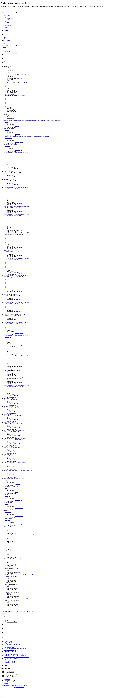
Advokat (6, 494)
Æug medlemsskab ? (8, 518)
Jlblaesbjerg (7, 496)
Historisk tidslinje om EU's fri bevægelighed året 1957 (16, 275)
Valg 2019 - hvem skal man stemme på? (13, 582)
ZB (8, 40)
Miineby (7, 600)
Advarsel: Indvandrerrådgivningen (12, 80)
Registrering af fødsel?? (9, 398)
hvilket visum (7, 250)
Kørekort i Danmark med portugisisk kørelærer (14, 462)
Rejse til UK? (7, 566)
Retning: (26, 611)
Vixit (6, 488)
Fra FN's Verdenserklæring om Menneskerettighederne (16, 206)
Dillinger (7, 82)
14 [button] (4, 62)
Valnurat (7, 592)
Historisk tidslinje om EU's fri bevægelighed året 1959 (16, 232)
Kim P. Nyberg (18, 142)
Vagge (6, 480)
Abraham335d (18, 508)
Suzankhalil (7, 146)
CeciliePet (17, 468)
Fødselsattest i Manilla (9, 550)
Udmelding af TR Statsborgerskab (12, 486)
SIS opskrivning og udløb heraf (11, 294)
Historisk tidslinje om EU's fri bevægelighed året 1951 (16, 385)
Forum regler (7, 72)
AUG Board (12, 40)
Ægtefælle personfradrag (9, 446)
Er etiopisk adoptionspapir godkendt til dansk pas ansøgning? (18, 470)
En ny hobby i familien (9, 128)
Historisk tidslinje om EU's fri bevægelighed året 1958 (16, 258)
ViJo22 (6, 399)
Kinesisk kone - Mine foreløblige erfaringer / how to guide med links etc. (21, 534)
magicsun (17, 91)
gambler (17, 484)
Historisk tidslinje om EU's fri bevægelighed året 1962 (16, 152)
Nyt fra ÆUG (29, 74)
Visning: (4, 611)
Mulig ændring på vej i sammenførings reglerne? (15, 430)
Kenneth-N (7, 431)
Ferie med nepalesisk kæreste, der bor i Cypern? (15, 438)
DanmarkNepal (8, 138)
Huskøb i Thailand (8, 502)
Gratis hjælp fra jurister (9, 94)
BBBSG (7, 295)
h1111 (6, 472)
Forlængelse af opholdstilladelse (11, 144)
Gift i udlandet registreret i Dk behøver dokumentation (16, 598)
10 (7, 164)
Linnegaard (7, 520)
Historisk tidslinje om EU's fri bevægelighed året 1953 (16, 355)
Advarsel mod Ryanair (9, 422)
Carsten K (7, 407)
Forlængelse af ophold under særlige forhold (14, 369)
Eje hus (5, 510)
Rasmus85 (7, 172)
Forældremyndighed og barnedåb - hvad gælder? (15, 314)
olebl (6, 528)
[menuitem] (11, 18)
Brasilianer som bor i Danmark (11, 406)
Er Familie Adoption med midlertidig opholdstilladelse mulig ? (18, 574)
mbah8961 (7, 315)
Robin (6, 560)
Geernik (7, 130)
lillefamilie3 (17, 572)
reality (6, 122)
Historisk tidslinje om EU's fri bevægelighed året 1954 (16, 335)
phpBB (8, 685)
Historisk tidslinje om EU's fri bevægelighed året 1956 (16, 302)
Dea (6, 456)
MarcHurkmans (8, 251)
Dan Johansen (8, 512)
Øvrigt (3, 38)
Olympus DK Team (19, 687)
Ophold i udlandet (8, 454)
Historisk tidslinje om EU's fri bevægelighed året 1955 (16, 322)
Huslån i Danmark (8, 542)
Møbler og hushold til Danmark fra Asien (13, 558)
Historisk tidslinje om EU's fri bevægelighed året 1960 (16, 214)
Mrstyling (7, 448)
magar (16, 588)
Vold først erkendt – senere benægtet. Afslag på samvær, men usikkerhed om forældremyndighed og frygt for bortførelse (32, 120)
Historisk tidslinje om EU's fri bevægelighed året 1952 (16, 377)
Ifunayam (7, 180)
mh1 (6, 95)
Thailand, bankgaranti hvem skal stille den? (14, 478)
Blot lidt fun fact (7, 414)
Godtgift (7, 544)
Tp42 (6, 536)
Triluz (6, 584)
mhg (16, 110)
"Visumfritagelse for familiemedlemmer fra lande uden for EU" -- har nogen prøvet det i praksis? (26, 136)
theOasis (7, 370)
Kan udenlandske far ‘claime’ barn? (12, 347)
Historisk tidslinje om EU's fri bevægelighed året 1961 (16, 187)
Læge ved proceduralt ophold (10, 171)
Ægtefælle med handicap (9, 526)
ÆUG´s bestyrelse (9, 74)
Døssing (7, 576)
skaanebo (17, 596)
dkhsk (6, 568)
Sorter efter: (15, 611)
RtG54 (6, 552)
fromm (6, 504)
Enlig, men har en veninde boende (12, 590)
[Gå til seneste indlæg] (24, 78)
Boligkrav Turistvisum (9, 179)
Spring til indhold (5, 9)
